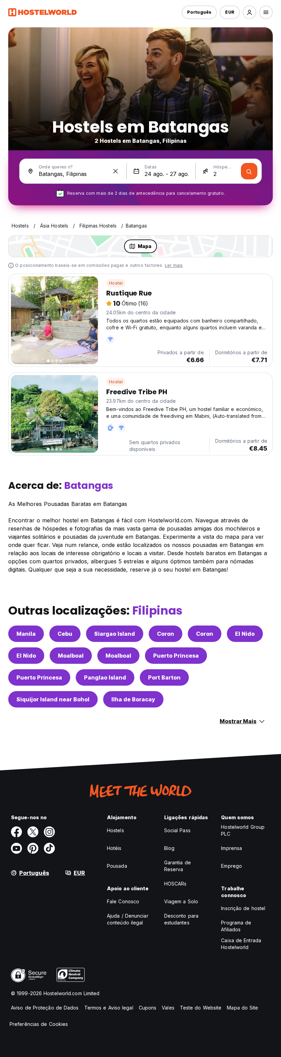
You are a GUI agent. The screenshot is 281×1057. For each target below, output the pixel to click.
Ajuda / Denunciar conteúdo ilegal (127, 919)
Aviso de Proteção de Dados (45, 1008)
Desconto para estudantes (181, 919)
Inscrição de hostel (243, 908)
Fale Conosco (123, 901)
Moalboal (71, 655)
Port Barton (164, 677)
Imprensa (231, 848)
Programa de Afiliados (236, 926)
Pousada (117, 866)
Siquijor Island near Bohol (52, 699)
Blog (169, 848)
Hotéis (114, 848)
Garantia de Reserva (177, 866)
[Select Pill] (249, 12)
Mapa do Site (242, 1008)
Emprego (231, 866)
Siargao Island (114, 633)
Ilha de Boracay (133, 699)
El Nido (245, 633)
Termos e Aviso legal (108, 1008)
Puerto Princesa (176, 655)
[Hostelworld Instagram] (49, 831)
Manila (26, 633)
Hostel (116, 283)
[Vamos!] (249, 171)
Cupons (148, 1008)
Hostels (115, 830)
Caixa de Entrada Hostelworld (241, 943)
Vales (168, 1008)
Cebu (65, 633)
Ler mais (174, 265)
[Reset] (115, 171)
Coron (165, 633)
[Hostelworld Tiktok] (49, 848)
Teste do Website (201, 1008)
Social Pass (177, 830)
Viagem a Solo (181, 901)
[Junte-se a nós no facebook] (16, 831)
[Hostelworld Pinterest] (32, 848)
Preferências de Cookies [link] (39, 1024)
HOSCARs (175, 884)
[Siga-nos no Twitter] (32, 831)
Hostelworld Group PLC (243, 830)
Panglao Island (105, 677)
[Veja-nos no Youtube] (16, 848)
